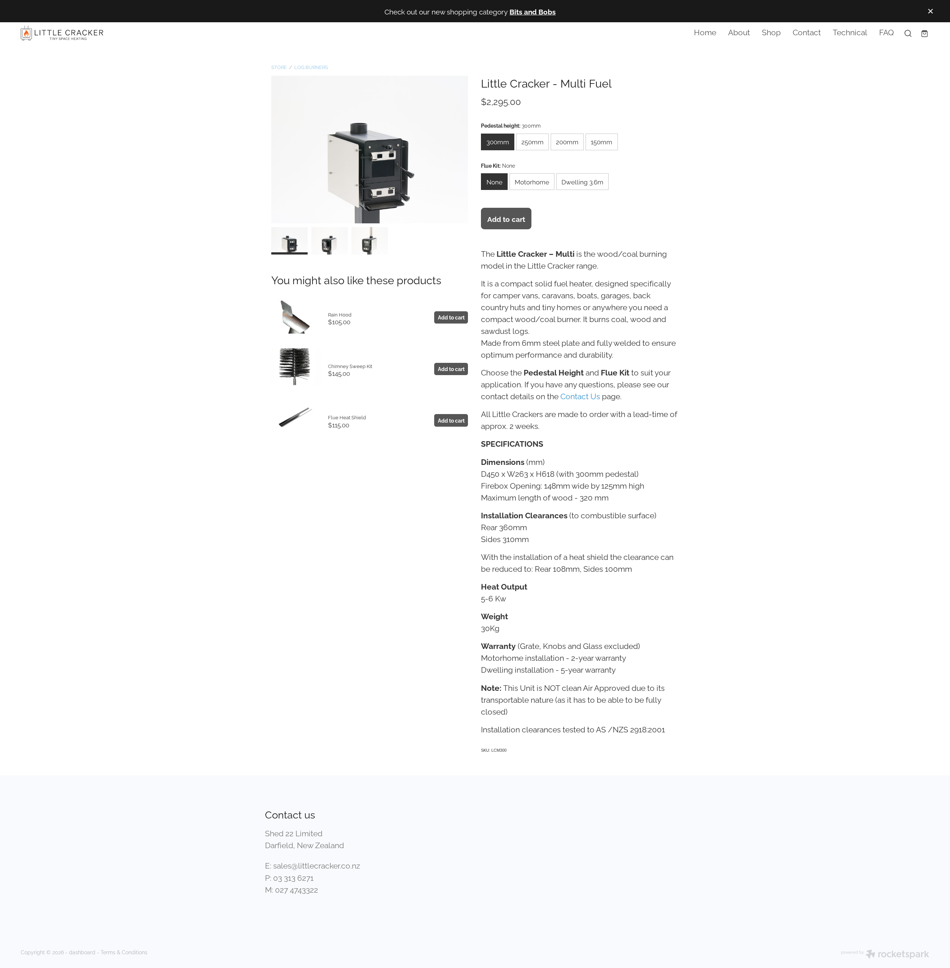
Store (279, 66)
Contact (807, 31)
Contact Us (580, 395)
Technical (850, 31)
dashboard (82, 951)
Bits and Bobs (533, 11)
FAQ (886, 31)
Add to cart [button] (506, 218)
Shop (771, 31)
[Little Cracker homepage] (112, 33)
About (739, 31)
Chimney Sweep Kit (350, 365)
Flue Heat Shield (347, 417)
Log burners (311, 66)
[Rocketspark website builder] (885, 955)
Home (705, 31)
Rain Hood (339, 314)
